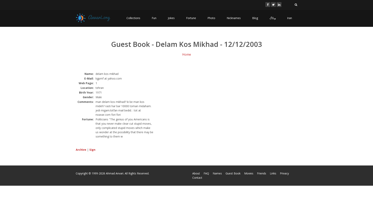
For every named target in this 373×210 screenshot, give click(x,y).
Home (186, 54)
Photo (211, 18)
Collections (133, 18)
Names (217, 173)
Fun (154, 18)
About (196, 173)
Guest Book (233, 173)
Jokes (171, 18)
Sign (92, 149)
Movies (248, 173)
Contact (197, 177)
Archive (81, 149)
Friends (261, 173)
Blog (255, 18)
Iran (289, 18)
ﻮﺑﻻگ (272, 18)
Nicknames (234, 18)
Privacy (284, 173)
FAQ (206, 173)
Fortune (191, 18)
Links (273, 173)
